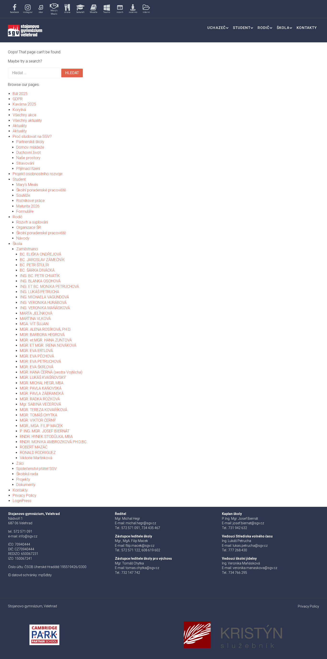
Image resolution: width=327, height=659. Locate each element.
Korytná (19, 109)
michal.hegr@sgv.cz (141, 523)
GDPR (18, 99)
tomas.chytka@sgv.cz (142, 568)
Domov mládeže (30, 147)
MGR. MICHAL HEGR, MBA (41, 383)
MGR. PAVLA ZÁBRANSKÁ (42, 393)
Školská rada (27, 474)
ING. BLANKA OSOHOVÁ (40, 281)
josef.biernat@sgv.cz (248, 523)
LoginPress (22, 500)
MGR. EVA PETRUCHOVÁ (40, 361)
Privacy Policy (24, 495)
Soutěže (23, 195)
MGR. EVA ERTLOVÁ (36, 350)
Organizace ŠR (28, 227)
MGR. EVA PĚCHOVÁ (37, 356)
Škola (283, 28)
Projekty (23, 479)
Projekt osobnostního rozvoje (37, 174)
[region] (82, 9)
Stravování (25, 163)
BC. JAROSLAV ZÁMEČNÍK (42, 259)
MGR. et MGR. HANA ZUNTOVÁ (46, 340)
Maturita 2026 (27, 206)
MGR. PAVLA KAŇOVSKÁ (41, 388)
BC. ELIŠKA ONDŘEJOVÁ (40, 254)
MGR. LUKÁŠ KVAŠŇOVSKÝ (43, 377)
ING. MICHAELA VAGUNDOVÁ (44, 297)
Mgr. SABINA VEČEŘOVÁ (40, 404)
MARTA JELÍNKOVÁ (36, 313)
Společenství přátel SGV (36, 468)
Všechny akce (24, 115)
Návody (22, 238)
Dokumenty (25, 484)
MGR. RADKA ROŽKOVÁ (40, 399)
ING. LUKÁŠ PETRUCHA (39, 292)
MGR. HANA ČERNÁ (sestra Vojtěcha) (51, 372)
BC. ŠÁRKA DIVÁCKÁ (37, 270)
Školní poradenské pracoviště (41, 190)
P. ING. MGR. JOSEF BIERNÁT (44, 431)
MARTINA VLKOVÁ (35, 318)
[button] (14, 9)
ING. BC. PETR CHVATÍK (40, 276)
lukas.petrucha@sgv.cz (250, 545)
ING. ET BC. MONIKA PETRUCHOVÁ (49, 286)
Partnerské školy (30, 142)
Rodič (264, 28)
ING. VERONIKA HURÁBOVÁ (43, 302)
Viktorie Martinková (36, 458)
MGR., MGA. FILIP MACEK (41, 426)
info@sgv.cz (28, 536)
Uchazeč (216, 28)
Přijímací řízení (28, 168)
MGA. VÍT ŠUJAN (34, 324)
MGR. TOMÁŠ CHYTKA (38, 415)
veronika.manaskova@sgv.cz (255, 568)
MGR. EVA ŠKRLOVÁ (36, 367)
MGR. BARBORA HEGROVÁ (42, 334)
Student (241, 28)
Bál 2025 (20, 93)
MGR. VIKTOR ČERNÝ (38, 420)
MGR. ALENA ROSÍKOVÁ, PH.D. (45, 329)
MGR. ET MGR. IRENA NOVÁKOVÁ (48, 345)
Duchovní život (28, 152)
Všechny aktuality (27, 120)
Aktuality (20, 125)
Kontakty (307, 28)
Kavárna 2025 (24, 104)
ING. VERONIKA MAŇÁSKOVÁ (45, 308)
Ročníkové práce (30, 200)
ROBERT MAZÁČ (33, 447)
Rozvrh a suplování (32, 222)
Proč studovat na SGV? (32, 136)
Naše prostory (28, 158)
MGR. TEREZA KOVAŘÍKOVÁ (43, 410)
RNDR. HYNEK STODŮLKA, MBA (46, 436)
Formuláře (25, 211)
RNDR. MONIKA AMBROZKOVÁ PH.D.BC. (53, 442)
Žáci (20, 463)
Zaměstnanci (27, 249)
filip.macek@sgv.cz (140, 545)
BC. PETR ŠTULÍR (34, 265)
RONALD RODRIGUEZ (38, 452)
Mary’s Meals (27, 184)
